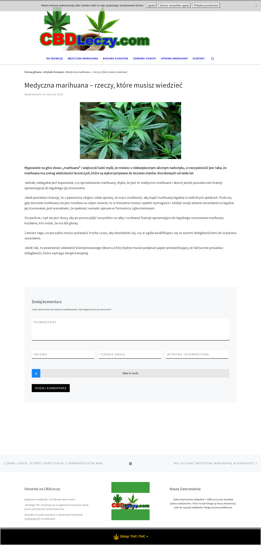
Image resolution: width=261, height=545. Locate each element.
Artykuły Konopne (53, 72)
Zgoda (151, 5)
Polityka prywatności (206, 5)
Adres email (113, 354)
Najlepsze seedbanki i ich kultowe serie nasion (49, 499)
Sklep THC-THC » (134, 536)
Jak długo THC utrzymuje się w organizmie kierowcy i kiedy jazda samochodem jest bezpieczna (56, 507)
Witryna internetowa (188, 354)
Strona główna (32, 72)
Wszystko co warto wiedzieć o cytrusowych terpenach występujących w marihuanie (53, 516)
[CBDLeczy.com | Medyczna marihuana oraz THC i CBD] (130, 26)
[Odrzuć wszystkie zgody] (256, 6)
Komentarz (45, 322)
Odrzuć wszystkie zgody (174, 5)
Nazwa (40, 354)
